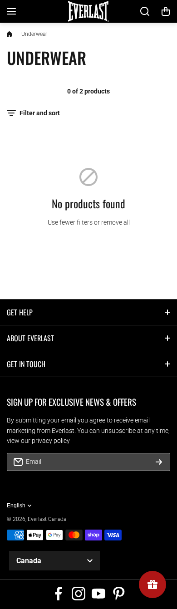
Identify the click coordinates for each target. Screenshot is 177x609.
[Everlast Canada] (88, 11)
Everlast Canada (47, 519)
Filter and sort (40, 113)
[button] (165, 11)
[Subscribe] (159, 462)
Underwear (34, 34)
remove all (115, 222)
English (16, 505)
